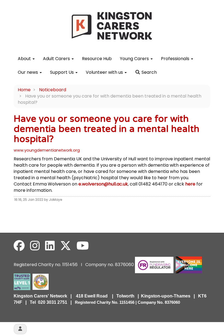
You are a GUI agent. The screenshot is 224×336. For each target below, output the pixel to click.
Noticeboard (52, 90)
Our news (28, 72)
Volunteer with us (105, 72)
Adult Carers (57, 58)
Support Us (62, 72)
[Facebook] (19, 246)
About (25, 58)
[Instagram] (35, 246)
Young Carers (135, 58)
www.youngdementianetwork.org (47, 150)
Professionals (175, 58)
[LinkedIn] (50, 246)
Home (24, 90)
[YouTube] (82, 246)
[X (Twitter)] (65, 246)
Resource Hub (97, 58)
